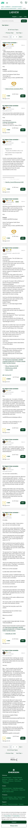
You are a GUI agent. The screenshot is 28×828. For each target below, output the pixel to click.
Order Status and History (18, 788)
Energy (16, 779)
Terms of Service (14, 790)
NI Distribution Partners (7, 788)
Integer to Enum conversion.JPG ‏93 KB (15, 88)
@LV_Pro (7, 148)
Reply (22, 96)
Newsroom (5, 798)
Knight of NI (11, 361)
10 (7, 740)
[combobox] (10, 21)
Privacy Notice (7, 815)
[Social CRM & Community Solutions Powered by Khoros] (14, 759)
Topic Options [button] (5, 25)
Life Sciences (10, 781)
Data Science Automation (11, 359)
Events (21, 798)
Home (2, 6)
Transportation (6, 782)
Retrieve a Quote (6, 790)
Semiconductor (18, 781)
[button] (4, 96)
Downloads (4, 804)
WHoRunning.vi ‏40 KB (11, 368)
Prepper (19, 361)
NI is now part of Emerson (7, 797)
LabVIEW (20, 8)
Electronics (11, 779)
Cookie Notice (16, 815)
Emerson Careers (21, 797)
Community (8, 6)
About (15, 797)
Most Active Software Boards (8, 8)
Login (20, 16)
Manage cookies (14, 825)
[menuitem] (21, 3)
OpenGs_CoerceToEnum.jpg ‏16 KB (14, 182)
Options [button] (22, 45)
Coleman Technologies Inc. (9, 122)
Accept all (14, 822)
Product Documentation (13, 804)
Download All (7, 375)
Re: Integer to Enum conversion (10, 105)
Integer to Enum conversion (10, 42)
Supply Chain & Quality (13, 798)
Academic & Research (6, 777)
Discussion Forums (16, 6)
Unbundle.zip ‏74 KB (10, 633)
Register (14, 16)
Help (25, 16)
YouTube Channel (10, 363)
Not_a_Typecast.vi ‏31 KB (11, 366)
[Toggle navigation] (7, 2)
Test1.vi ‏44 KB (9, 370)
